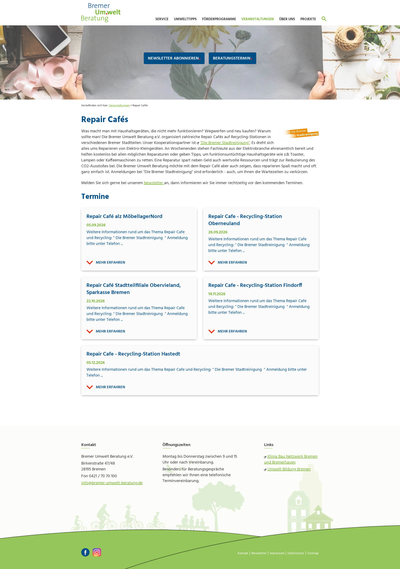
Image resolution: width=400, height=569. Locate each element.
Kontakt (243, 553)
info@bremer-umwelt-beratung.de (111, 483)
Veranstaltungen (119, 105)
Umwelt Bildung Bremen (289, 469)
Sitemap (313, 553)
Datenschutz (296, 553)
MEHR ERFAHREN (110, 263)
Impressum (277, 553)
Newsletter (154, 183)
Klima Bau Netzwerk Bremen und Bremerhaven (291, 459)
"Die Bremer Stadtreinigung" (225, 143)
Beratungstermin (231, 58)
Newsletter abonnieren (173, 58)
